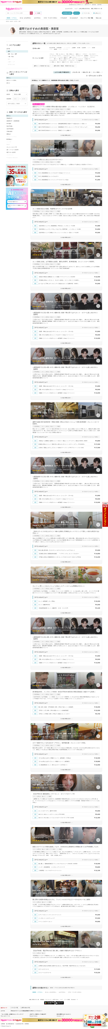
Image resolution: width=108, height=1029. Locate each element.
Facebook (73, 999)
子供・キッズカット (60, 54)
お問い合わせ (55, 999)
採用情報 (27, 1023)
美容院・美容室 (9, 21)
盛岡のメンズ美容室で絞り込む (42, 65)
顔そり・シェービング (75, 62)
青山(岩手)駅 (52, 47)
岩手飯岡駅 (59, 47)
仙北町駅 (84, 47)
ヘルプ (76, 8)
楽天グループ (88, 4)
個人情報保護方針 (10, 1023)
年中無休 (9, 123)
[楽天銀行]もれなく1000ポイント (76, 4)
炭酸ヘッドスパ (72, 57)
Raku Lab (98, 18)
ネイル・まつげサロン (25, 18)
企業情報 (3, 1023)
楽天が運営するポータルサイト (64, 1014)
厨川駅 (78, 47)
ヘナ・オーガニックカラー (55, 55)
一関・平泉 (11, 56)
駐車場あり (9, 139)
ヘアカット (51, 54)
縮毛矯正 (86, 55)
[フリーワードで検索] (31, 13)
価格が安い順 (86, 72)
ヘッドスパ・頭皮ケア (63, 57)
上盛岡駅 (74, 47)
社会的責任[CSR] (19, 1023)
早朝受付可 (9, 118)
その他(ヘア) (87, 58)
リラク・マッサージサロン (50, 18)
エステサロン (37, 18)
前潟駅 (93, 47)
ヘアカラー (84, 54)
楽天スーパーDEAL (11, 80)
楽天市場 (99, 4)
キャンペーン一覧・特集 (87, 18)
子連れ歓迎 (9, 131)
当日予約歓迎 (10, 128)
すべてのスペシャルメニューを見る (90, 119)
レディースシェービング (77, 58)
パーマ (72, 55)
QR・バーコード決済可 (13, 149)
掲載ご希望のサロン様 (96, 8)
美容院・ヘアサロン (12, 18)
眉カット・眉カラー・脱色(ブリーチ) (62, 58)
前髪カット (78, 54)
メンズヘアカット (53, 60)
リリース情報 (67, 999)
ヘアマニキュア (66, 55)
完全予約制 (9, 126)
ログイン (76, 13)
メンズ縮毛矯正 (79, 60)
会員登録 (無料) (67, 13)
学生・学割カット (70, 54)
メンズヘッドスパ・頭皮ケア (90, 60)
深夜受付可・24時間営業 (13, 121)
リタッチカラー (92, 54)
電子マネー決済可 (11, 152)
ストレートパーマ (94, 55)
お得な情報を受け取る (84, 8)
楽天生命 (94, 4)
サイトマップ (48, 999)
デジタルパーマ (79, 55)
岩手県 (15, 21)
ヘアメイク (92, 57)
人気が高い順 (76, 72)
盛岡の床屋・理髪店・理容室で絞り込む (64, 65)
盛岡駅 (55, 49)
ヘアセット (85, 57)
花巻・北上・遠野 (12, 54)
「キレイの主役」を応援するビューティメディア (12, 1014)
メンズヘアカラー (63, 60)
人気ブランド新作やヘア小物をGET (38, 1014)
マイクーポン (87, 13)
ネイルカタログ (74, 18)
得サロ (8, 83)
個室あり (9, 134)
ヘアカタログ (63, 18)
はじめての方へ (69, 8)
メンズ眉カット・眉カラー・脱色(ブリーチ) (59, 62)
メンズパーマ (71, 60)
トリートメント (52, 57)
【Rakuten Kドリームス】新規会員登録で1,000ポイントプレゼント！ (26, 1010)
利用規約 (42, 999)
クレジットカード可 (12, 147)
